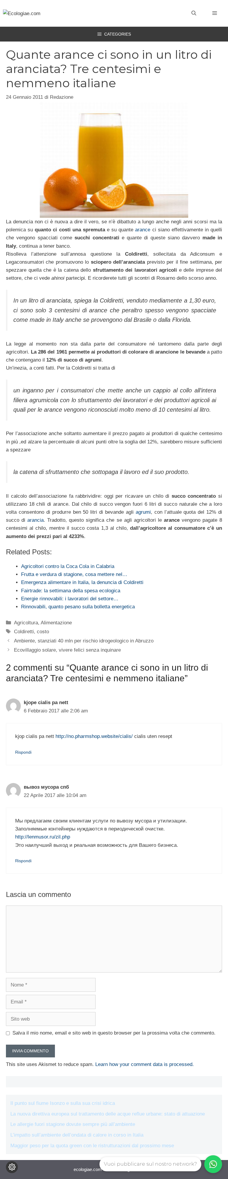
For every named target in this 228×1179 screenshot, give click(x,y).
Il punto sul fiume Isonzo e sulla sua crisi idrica (62, 1103)
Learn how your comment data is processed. (144, 1064)
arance (142, 230)
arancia (35, 520)
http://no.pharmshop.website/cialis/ (94, 736)
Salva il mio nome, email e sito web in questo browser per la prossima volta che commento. (114, 1033)
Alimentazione (56, 623)
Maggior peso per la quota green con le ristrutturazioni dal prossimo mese (92, 1145)
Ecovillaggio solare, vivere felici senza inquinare (67, 650)
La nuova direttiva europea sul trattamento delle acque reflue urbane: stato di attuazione (107, 1114)
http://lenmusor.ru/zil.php (42, 837)
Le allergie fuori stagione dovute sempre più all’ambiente (72, 1124)
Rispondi (23, 752)
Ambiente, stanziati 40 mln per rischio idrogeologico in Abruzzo (83, 641)
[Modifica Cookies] (12, 1167)
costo (43, 631)
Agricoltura (26, 623)
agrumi (143, 512)
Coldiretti (24, 631)
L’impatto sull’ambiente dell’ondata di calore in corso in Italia (76, 1135)
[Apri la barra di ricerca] (193, 13)
